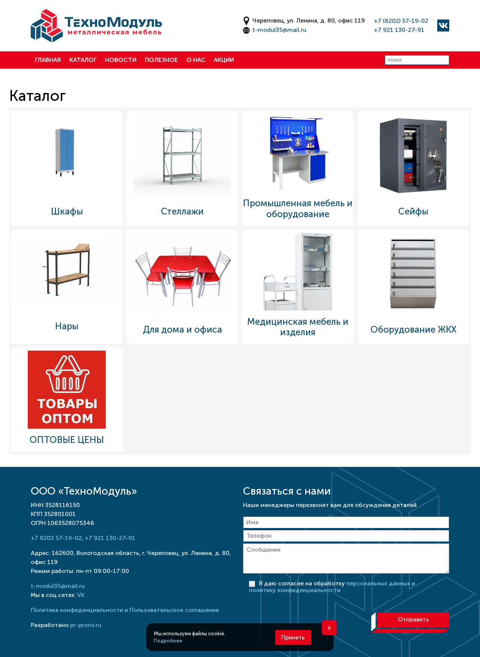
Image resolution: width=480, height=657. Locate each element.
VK (80, 594)
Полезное (161, 59)
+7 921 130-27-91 (399, 29)
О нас (196, 59)
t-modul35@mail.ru (279, 29)
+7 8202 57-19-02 (56, 538)
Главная (48, 59)
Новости (120, 59)
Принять (293, 637)
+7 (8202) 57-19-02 (401, 20)
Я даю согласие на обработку (332, 587)
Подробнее (168, 641)
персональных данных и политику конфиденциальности (332, 587)
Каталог (83, 59)
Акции (224, 59)
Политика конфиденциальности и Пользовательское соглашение (125, 610)
